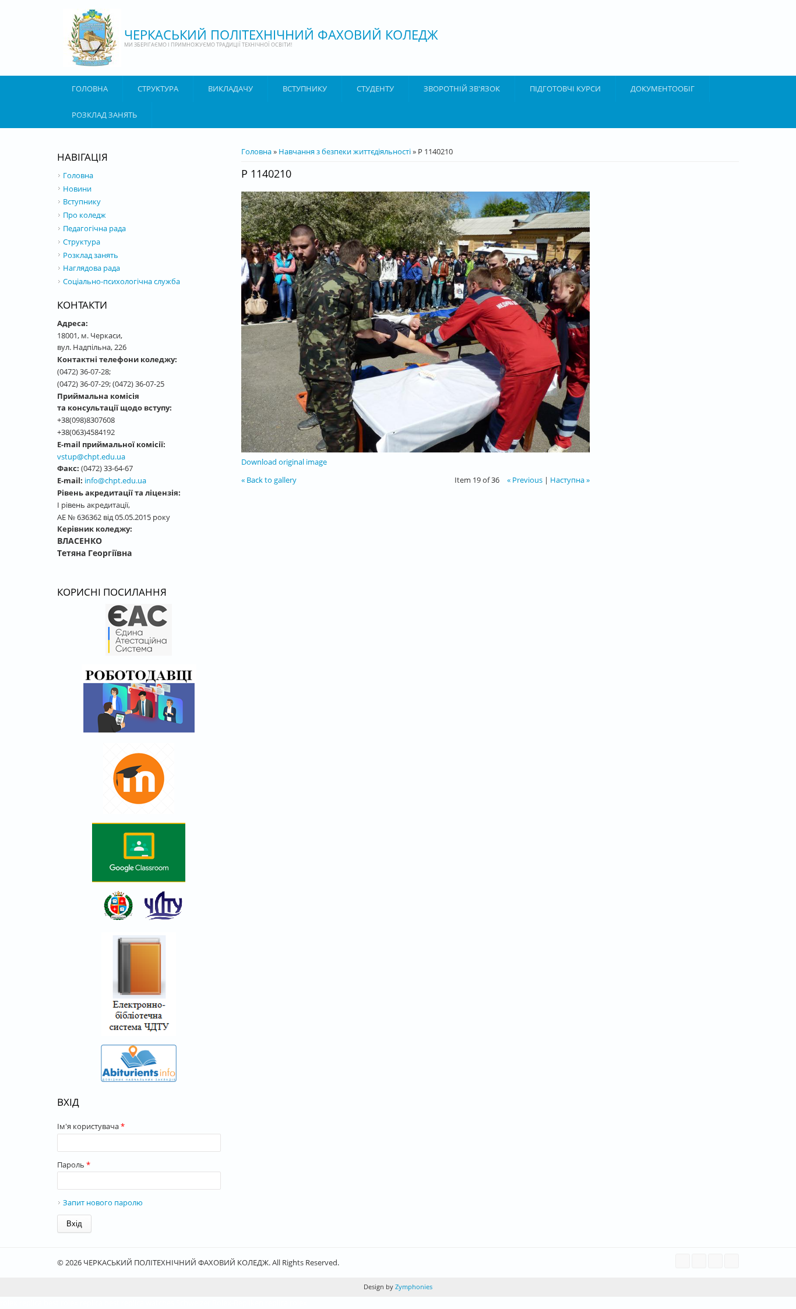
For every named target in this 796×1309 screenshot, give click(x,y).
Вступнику (82, 201)
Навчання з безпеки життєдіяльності (345, 151)
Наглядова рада (91, 268)
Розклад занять (104, 114)
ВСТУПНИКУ (305, 88)
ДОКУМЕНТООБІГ (663, 88)
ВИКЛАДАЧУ (230, 88)
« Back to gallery (269, 480)
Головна (90, 88)
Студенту (375, 88)
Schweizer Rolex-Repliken (219, 1302)
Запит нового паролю (103, 1202)
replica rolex (286, 1302)
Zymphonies (412, 1286)
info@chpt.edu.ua (115, 480)
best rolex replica (73, 1302)
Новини (77, 188)
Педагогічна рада (94, 228)
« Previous (525, 480)
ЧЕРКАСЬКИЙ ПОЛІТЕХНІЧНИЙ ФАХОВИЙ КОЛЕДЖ (281, 34)
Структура (158, 88)
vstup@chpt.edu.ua (91, 456)
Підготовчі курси (565, 88)
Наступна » (570, 480)
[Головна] (92, 38)
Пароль (73, 1164)
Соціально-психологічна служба (121, 281)
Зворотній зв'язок (462, 88)
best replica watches (139, 1302)
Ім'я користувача (91, 1126)
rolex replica (21, 1302)
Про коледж (84, 215)
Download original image (284, 462)
